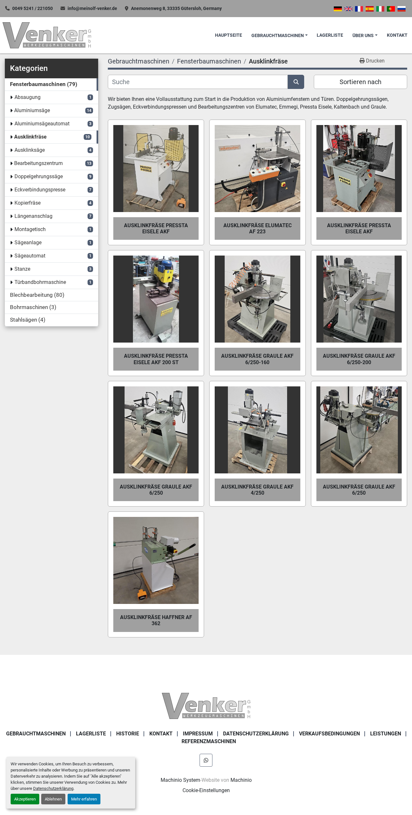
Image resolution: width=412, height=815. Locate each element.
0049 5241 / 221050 (32, 8)
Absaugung (27, 97)
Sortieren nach (360, 82)
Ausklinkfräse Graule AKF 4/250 (257, 490)
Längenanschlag (33, 216)
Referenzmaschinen (209, 741)
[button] (279, 35)
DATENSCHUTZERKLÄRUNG (256, 734)
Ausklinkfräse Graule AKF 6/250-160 (257, 359)
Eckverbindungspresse (39, 190)
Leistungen (385, 734)
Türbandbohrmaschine (40, 282)
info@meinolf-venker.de (92, 8)
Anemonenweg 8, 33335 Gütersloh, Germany (176, 8)
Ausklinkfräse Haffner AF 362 (156, 620)
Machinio (241, 780)
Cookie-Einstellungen (206, 790)
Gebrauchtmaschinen (277, 35)
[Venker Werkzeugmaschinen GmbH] (206, 706)
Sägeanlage (28, 242)
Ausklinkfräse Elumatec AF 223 (257, 228)
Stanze (22, 269)
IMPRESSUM (198, 734)
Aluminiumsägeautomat (42, 124)
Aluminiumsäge (32, 110)
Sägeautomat (29, 256)
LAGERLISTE (330, 35)
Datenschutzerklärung (53, 788)
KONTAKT (397, 35)
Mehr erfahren (84, 799)
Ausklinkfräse (30, 137)
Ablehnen (53, 799)
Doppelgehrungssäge (38, 176)
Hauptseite (228, 35)
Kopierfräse (27, 203)
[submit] (296, 82)
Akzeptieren (25, 799)
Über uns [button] (363, 35)
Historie (127, 734)
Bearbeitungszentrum (38, 163)
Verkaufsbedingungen (329, 734)
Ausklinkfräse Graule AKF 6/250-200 (359, 359)
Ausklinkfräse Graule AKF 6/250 (156, 490)
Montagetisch (30, 229)
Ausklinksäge (29, 150)
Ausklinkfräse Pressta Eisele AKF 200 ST (156, 359)
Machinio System (180, 780)
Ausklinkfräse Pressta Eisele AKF (156, 228)
